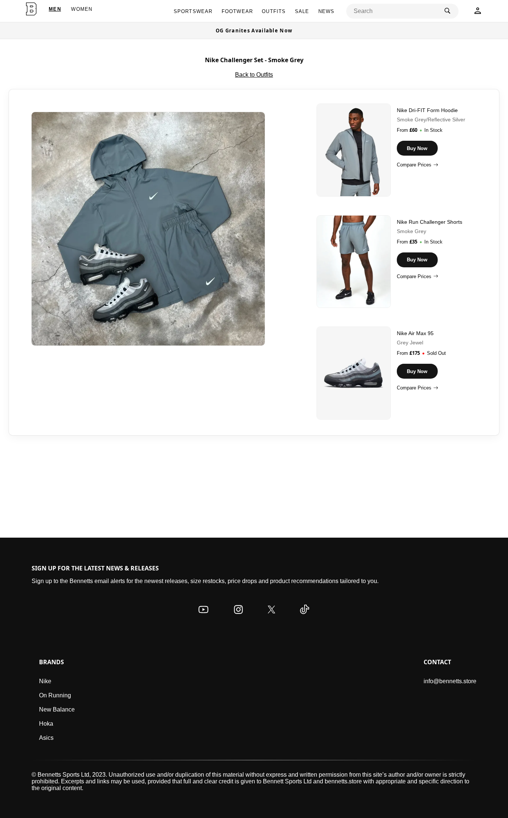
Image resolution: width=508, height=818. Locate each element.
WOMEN (81, 9)
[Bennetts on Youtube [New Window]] (203, 617)
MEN (55, 9)
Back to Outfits (254, 74)
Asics (46, 738)
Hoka (46, 723)
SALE (302, 11)
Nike (45, 681)
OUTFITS (274, 11)
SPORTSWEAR (193, 11)
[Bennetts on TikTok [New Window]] (304, 617)
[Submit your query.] (447, 11)
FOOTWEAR (237, 11)
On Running (55, 695)
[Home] (31, 9)
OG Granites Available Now (254, 30)
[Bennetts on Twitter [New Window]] (271, 617)
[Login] (477, 13)
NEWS (326, 11)
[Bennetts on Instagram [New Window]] (238, 617)
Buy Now (417, 148)
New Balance (57, 709)
